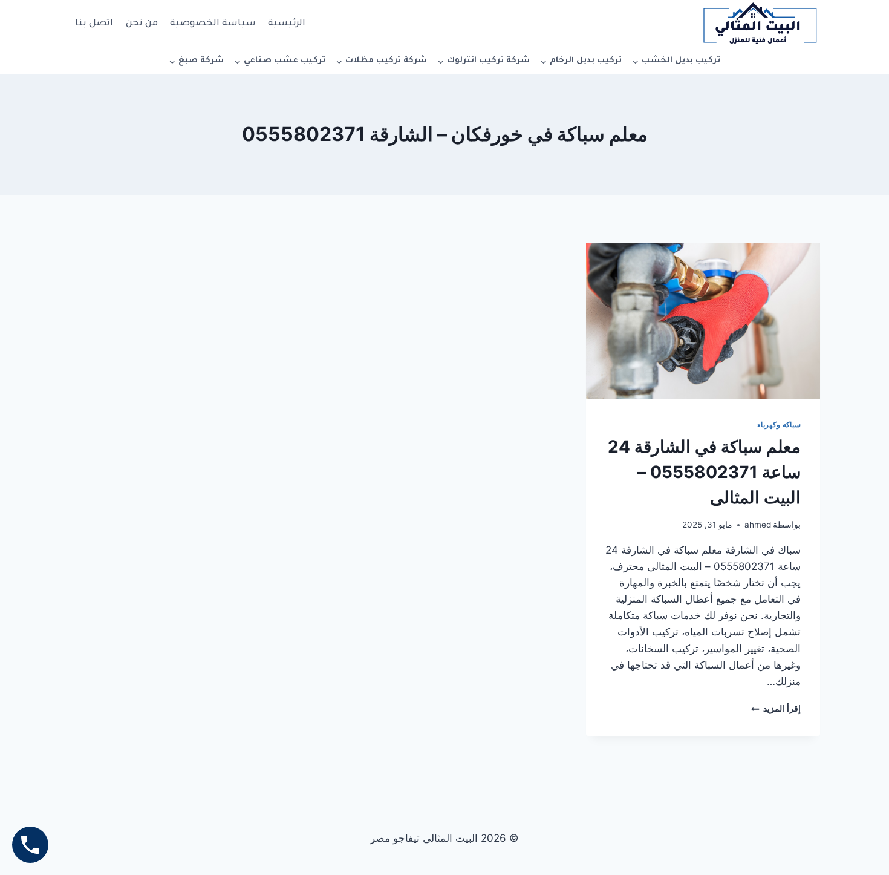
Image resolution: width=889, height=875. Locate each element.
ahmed (757, 524)
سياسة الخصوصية (213, 24)
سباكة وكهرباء (779, 424)
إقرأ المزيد (776, 708)
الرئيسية (286, 24)
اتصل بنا (94, 24)
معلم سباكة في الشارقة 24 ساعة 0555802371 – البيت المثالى (704, 472)
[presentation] (703, 321)
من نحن (142, 24)
